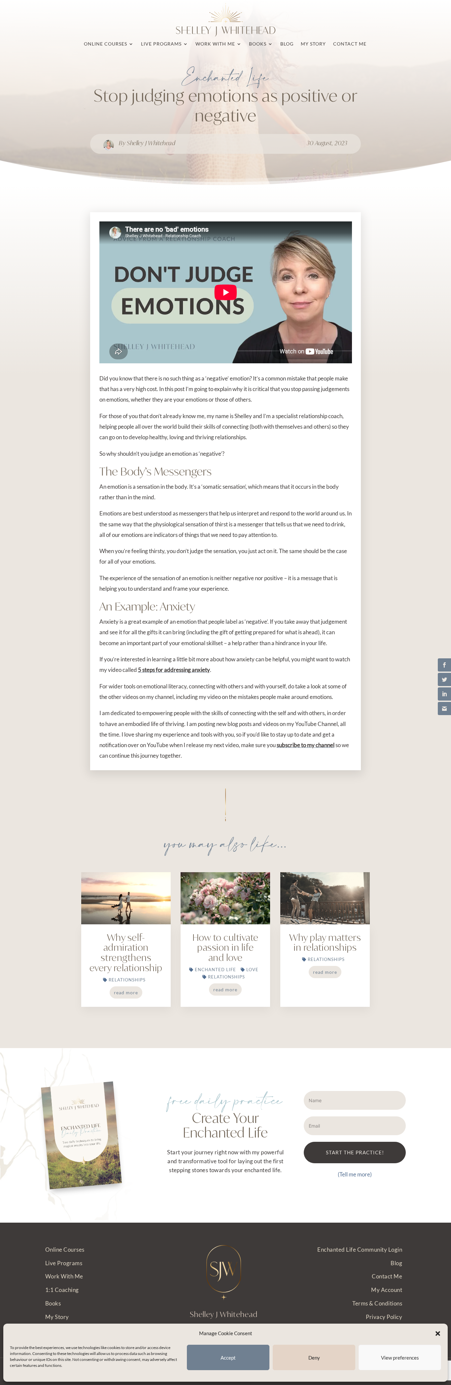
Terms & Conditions (377, 1303)
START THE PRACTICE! (355, 1152)
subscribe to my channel (305, 745)
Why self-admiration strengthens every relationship (125, 952)
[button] (437, 1333)
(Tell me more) (355, 1174)
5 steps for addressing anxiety (174, 669)
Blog (396, 1263)
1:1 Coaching (62, 1289)
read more (126, 992)
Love (252, 969)
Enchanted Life (225, 78)
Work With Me (64, 1276)
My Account (386, 1289)
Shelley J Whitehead (151, 143)
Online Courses (65, 1249)
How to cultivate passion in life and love (225, 948)
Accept (228, 1358)
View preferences (400, 1358)
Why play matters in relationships (325, 942)
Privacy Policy (384, 1316)
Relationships (127, 979)
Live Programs (64, 1263)
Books (53, 1303)
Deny (314, 1358)
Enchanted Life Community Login (359, 1249)
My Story (57, 1316)
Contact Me (387, 1276)
